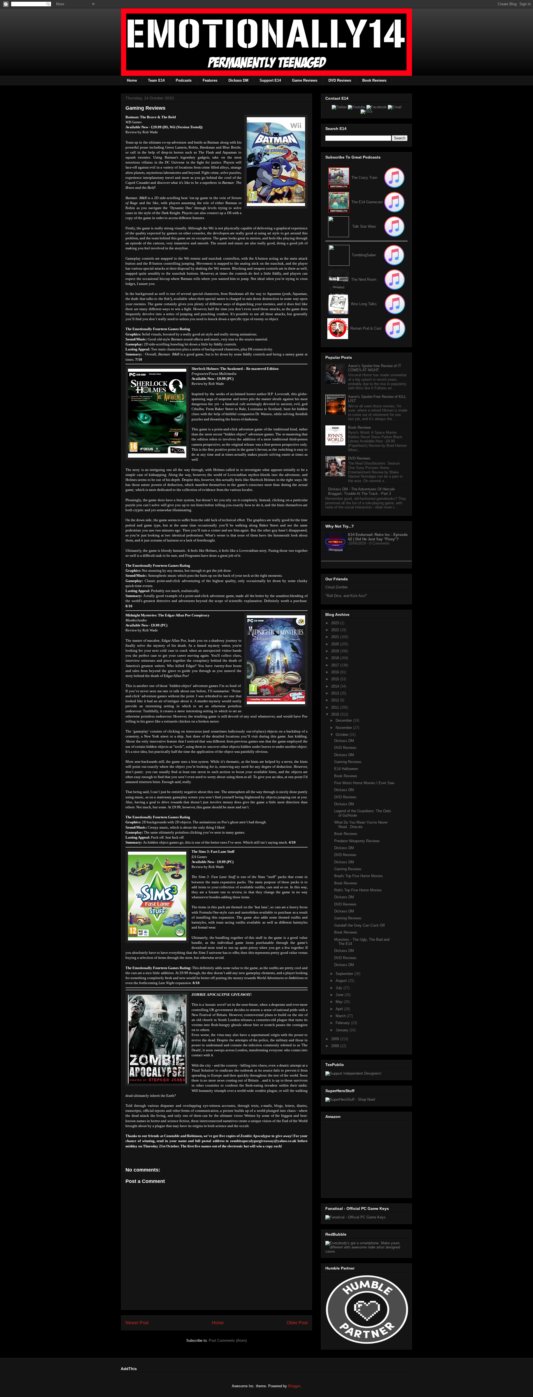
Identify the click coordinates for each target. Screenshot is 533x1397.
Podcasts (184, 80)
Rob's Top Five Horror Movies (358, 890)
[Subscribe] (394, 202)
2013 (335, 693)
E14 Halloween (346, 769)
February (343, 1023)
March (341, 1016)
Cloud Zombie (336, 587)
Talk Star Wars (364, 226)
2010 (335, 714)
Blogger (294, 1386)
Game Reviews (304, 80)
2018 (335, 658)
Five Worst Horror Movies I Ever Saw (364, 783)
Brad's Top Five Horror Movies (358, 876)
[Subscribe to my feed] (338, 202)
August (342, 981)
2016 (335, 672)
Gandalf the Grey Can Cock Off (359, 925)
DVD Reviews (339, 80)
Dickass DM (238, 80)
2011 (335, 707)
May (340, 1002)
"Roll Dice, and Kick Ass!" (346, 596)
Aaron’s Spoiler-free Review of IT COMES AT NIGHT (374, 368)
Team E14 (156, 80)
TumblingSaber (364, 255)
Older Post (297, 1322)
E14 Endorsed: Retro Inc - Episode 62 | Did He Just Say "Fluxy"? (378, 537)
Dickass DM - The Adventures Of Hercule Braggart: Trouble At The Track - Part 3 (361, 491)
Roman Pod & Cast (365, 328)
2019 (335, 651)
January (343, 1030)
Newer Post (137, 1322)
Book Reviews (374, 80)
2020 (335, 644)
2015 (335, 679)
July (339, 988)
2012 (335, 700)
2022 (335, 630)
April (340, 1009)
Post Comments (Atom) (228, 1340)
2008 (335, 1046)
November (344, 728)
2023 (335, 623)
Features (210, 80)
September (345, 974)
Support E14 (270, 80)
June (340, 995)
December (344, 720)
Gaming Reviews (347, 762)
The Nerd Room (363, 279)
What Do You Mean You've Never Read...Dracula (361, 824)
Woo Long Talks (364, 304)
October (343, 735)
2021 (335, 637)
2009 (335, 1039)
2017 (335, 665)
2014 (335, 686)
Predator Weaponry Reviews (357, 841)
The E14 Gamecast (367, 202)
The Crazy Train (364, 177)
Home (132, 80)
